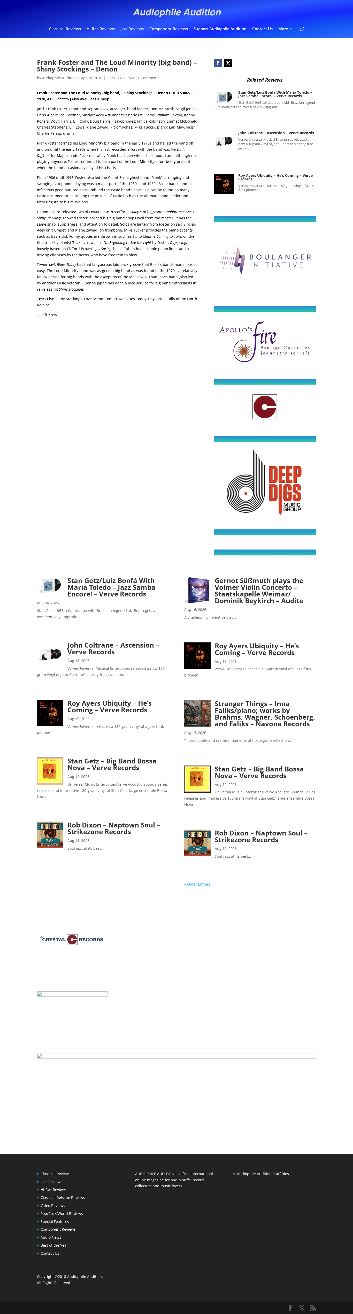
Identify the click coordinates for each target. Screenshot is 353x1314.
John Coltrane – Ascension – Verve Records (276, 132)
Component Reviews (168, 29)
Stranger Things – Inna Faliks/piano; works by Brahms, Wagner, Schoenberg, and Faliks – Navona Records (265, 713)
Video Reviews (53, 1205)
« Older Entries (197, 884)
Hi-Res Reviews (101, 29)
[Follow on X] (228, 63)
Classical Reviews (65, 29)
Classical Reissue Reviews (63, 1197)
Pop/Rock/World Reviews (62, 1213)
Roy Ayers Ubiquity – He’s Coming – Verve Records (275, 177)
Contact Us (262, 29)
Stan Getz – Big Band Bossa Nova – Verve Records (112, 764)
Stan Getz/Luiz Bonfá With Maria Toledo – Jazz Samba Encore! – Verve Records (275, 94)
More (283, 29)
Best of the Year (54, 1245)
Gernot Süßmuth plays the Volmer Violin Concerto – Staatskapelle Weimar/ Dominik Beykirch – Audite (259, 590)
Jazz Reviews (132, 29)
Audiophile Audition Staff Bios (263, 1173)
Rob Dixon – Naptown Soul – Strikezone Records (113, 828)
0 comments (148, 77)
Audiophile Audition (59, 77)
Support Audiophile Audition (220, 29)
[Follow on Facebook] (218, 63)
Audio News (51, 1237)
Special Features (55, 1221)
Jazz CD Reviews (120, 77)
